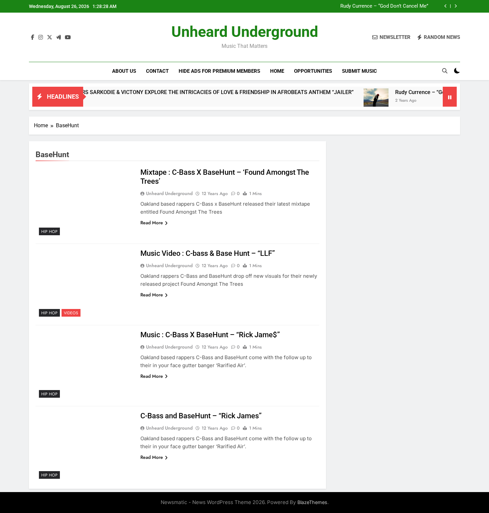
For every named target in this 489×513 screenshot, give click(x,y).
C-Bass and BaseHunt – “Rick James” (200, 416)
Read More (151, 222)
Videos (71, 313)
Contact (157, 71)
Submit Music (359, 71)
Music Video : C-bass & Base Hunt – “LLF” (207, 253)
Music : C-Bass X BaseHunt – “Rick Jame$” (210, 335)
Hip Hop (49, 232)
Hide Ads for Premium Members (219, 71)
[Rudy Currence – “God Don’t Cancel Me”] (364, 100)
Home (277, 71)
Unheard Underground (244, 32)
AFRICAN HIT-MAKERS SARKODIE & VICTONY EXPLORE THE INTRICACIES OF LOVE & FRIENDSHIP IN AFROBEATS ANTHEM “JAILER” (182, 92)
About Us (124, 71)
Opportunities (313, 71)
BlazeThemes (312, 502)
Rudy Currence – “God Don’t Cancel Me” (384, 6)
